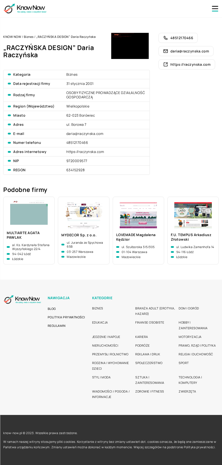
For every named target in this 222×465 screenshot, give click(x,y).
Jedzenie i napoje (106, 337)
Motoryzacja (190, 337)
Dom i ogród (189, 308)
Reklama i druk (147, 354)
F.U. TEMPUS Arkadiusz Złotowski (191, 237)
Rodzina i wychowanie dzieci (110, 365)
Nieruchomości (105, 345)
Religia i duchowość (196, 354)
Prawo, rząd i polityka (197, 345)
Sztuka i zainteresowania (149, 380)
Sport (184, 363)
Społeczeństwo (149, 363)
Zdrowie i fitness (149, 391)
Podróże (142, 345)
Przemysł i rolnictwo (110, 354)
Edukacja (100, 322)
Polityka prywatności (66, 317)
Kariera (141, 337)
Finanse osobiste (149, 322)
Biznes (72, 74)
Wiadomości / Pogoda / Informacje (111, 394)
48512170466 (77, 142)
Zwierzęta (187, 391)
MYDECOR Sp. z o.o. (78, 235)
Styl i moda (101, 377)
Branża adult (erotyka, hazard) (155, 311)
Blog (52, 309)
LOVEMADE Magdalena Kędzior (136, 237)
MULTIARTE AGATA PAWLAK (23, 235)
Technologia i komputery (190, 380)
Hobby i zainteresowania (193, 325)
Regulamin (57, 326)
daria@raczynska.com (85, 133)
